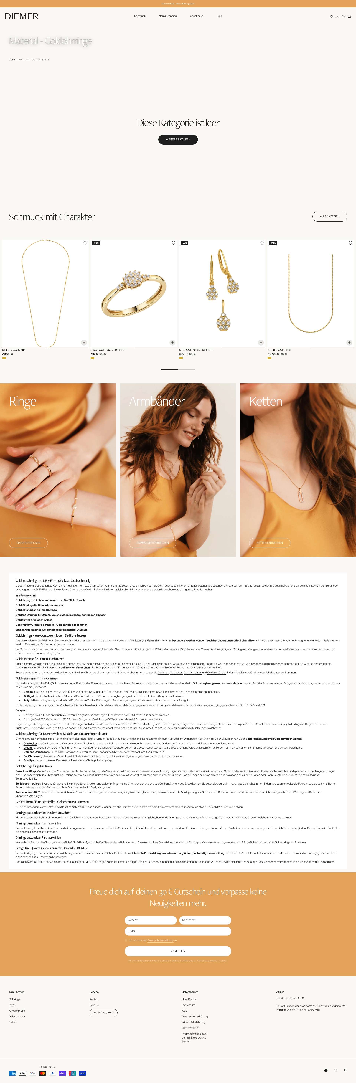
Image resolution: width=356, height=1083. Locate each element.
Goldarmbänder (216, 673)
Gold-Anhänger (193, 673)
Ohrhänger (41, 752)
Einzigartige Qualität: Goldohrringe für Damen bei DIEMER (51, 630)
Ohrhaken (34, 756)
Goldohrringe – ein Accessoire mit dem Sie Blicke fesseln (50, 600)
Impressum (188, 1005)
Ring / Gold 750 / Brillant (108, 350)
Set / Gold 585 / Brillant (196, 350)
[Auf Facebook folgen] (326, 1070)
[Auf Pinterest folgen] (345, 1070)
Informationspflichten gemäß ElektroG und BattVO (194, 1038)
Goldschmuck (49, 644)
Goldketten (176, 673)
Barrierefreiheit (190, 1028)
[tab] (52, 216)
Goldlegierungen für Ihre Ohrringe (36, 610)
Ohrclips (29, 760)
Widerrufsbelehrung (193, 1022)
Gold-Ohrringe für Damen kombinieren (39, 605)
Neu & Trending (168, 16)
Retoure (94, 1005)
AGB (184, 1011)
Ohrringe (223, 664)
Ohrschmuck (27, 649)
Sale (219, 16)
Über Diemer (189, 999)
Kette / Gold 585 (13, 350)
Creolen (28, 748)
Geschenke (196, 16)
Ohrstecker (30, 744)
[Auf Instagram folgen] (335, 1070)
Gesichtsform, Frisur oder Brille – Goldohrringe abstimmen (51, 625)
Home (12, 59)
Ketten (13, 1022)
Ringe (12, 1005)
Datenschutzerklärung (160, 940)
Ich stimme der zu (153, 940)
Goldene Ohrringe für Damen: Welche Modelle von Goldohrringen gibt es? (60, 615)
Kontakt (94, 999)
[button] (331, 16)
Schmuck (140, 16)
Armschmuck (17, 1011)
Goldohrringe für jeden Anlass (34, 620)
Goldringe (163, 673)
